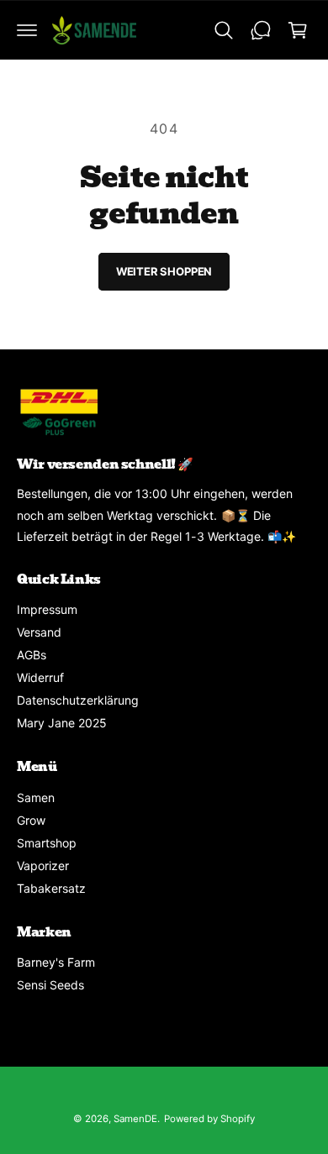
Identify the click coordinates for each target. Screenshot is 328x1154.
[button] (26, 30)
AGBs (31, 655)
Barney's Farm (56, 962)
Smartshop (47, 843)
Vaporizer (43, 865)
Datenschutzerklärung (78, 700)
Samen (36, 797)
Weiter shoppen (164, 271)
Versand (39, 632)
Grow (31, 820)
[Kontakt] (260, 30)
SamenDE (135, 1119)
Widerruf (40, 677)
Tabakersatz (51, 888)
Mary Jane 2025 (62, 723)
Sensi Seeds (50, 985)
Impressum (47, 609)
